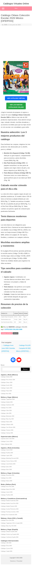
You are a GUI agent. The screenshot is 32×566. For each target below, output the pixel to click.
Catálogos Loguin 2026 (6, 455)
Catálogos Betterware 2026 (7, 416)
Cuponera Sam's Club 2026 (7, 438)
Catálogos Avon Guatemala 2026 (9, 514)
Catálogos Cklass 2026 (6, 382)
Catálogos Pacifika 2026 (7, 452)
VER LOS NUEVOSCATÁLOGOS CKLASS (16, 106)
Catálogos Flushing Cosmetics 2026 (10, 511)
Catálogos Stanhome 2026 (7, 405)
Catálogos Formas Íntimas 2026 (9, 461)
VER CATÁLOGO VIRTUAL (16, 98)
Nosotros (12, 561)
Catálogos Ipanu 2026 (6, 466)
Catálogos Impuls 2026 (6, 388)
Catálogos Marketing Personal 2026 (9, 458)
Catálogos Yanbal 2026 (6, 551)
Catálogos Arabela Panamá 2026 (9, 506)
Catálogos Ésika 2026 (6, 545)
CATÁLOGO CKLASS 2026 (13, 329)
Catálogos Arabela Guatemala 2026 (9, 500)
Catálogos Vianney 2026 (7, 433)
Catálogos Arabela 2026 (7, 402)
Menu (16, 8)
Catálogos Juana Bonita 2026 (8, 464)
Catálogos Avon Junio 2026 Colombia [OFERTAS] (8, 348)
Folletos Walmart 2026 (6, 444)
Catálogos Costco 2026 (6, 441)
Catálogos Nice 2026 (6, 393)
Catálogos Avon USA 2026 (7, 520)
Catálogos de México (6, 333)
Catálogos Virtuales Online (16, 3)
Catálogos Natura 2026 (6, 421)
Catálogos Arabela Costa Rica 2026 (9, 503)
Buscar (2, 365)
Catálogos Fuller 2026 (6, 410)
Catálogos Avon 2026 (6, 407)
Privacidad (19, 561)
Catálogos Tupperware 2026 (8, 399)
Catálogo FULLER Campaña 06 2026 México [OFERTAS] (23, 348)
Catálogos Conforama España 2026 (9, 537)
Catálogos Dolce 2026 (6, 469)
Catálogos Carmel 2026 (6, 450)
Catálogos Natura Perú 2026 (8, 489)
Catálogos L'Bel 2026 (6, 542)
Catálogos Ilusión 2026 (6, 385)
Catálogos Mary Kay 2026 (7, 419)
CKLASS (15, 333)
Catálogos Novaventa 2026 (7, 475)
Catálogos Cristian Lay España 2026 (10, 534)
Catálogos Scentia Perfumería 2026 (9, 509)
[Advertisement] (16, 44)
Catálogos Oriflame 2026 (7, 424)
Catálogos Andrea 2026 (6, 376)
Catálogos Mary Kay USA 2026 (8, 525)
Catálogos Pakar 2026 (6, 390)
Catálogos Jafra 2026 (6, 413)
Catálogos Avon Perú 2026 (7, 486)
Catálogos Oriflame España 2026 (9, 531)
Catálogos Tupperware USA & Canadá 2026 (11, 523)
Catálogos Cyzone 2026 (7, 548)
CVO (5, 25)
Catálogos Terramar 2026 (7, 430)
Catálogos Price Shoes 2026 (8, 379)
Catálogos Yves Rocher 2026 (8, 427)
